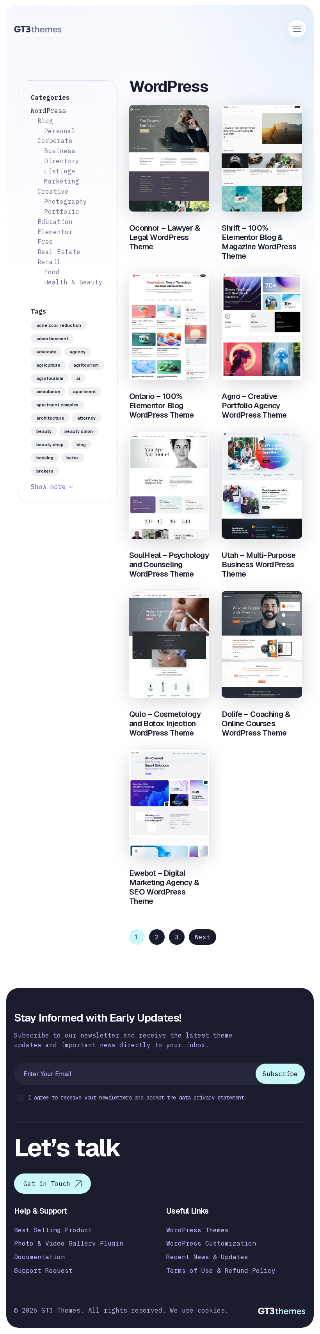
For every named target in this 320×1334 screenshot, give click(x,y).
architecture (50, 418)
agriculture (48, 365)
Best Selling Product (53, 1230)
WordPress (48, 111)
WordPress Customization (211, 1243)
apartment (84, 391)
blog (81, 444)
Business (59, 151)
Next (202, 937)
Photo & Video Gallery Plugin (68, 1243)
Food (52, 272)
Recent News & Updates (207, 1257)
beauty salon (78, 431)
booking (44, 458)
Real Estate (58, 252)
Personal (59, 131)
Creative (53, 191)
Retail (49, 262)
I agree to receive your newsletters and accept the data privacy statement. (137, 1097)
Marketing (61, 181)
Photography (65, 201)
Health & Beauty (73, 282)
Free (45, 241)
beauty (44, 431)
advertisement (52, 338)
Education (55, 222)
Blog (45, 121)
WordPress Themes (197, 1230)
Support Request (43, 1271)
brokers (44, 471)
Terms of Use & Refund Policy (221, 1271)
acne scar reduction (58, 325)
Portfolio (61, 211)
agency (77, 352)
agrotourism (49, 378)
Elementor (55, 232)
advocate (46, 352)
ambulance (48, 391)
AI (78, 378)
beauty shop (50, 444)
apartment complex (57, 405)
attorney (86, 418)
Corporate (55, 141)
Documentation (39, 1257)
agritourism (86, 365)
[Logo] (38, 29)
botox (72, 458)
